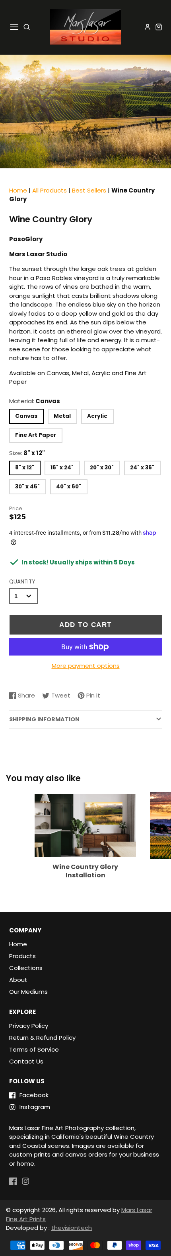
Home (19, 190)
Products (22, 956)
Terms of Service (34, 1049)
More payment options (86, 665)
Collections (26, 968)
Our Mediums (28, 991)
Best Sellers (89, 190)
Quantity (22, 581)
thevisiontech (71, 1228)
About (18, 980)
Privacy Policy (28, 1026)
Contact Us (26, 1061)
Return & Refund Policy (42, 1037)
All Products (49, 190)
